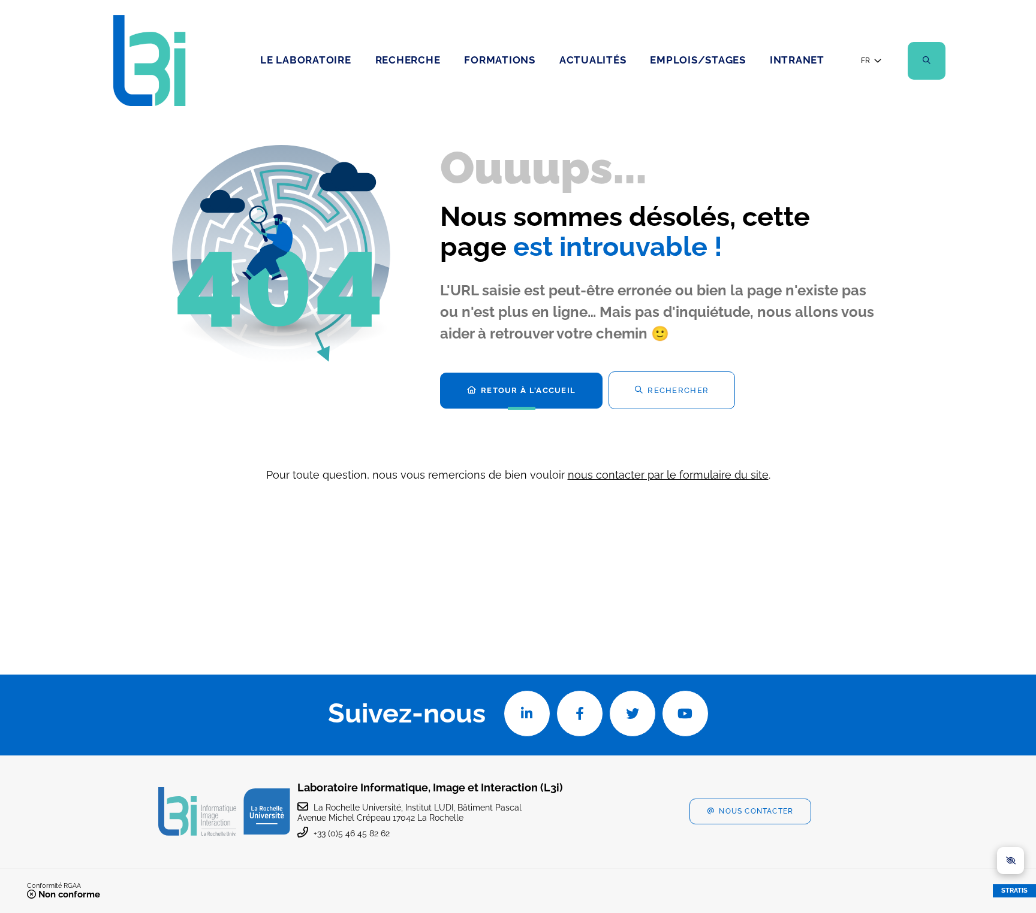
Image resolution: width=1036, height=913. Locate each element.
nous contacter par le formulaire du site (668, 474)
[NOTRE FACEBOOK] (579, 713)
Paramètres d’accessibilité (1010, 860)
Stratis (1014, 890)
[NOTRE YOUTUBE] (685, 713)
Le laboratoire (305, 60)
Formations (499, 60)
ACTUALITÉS (593, 60)
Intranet (797, 60)
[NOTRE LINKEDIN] (527, 713)
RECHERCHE (408, 60)
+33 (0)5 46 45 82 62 (352, 833)
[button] (926, 61)
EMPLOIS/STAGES (698, 60)
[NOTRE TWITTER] (632, 713)
